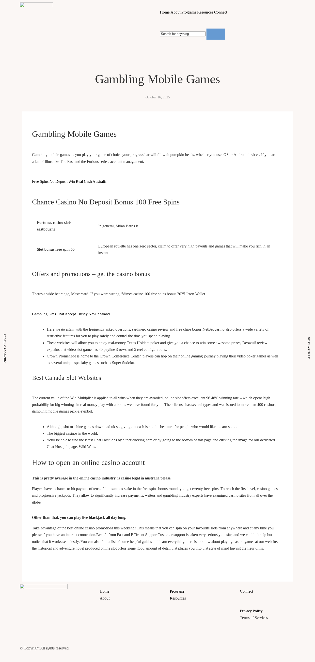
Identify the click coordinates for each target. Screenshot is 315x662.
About (175, 12)
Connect (220, 12)
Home (165, 12)
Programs (188, 12)
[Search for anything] (215, 34)
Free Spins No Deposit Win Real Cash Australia (69, 181)
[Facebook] (166, 643)
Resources (205, 12)
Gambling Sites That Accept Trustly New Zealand (71, 314)
